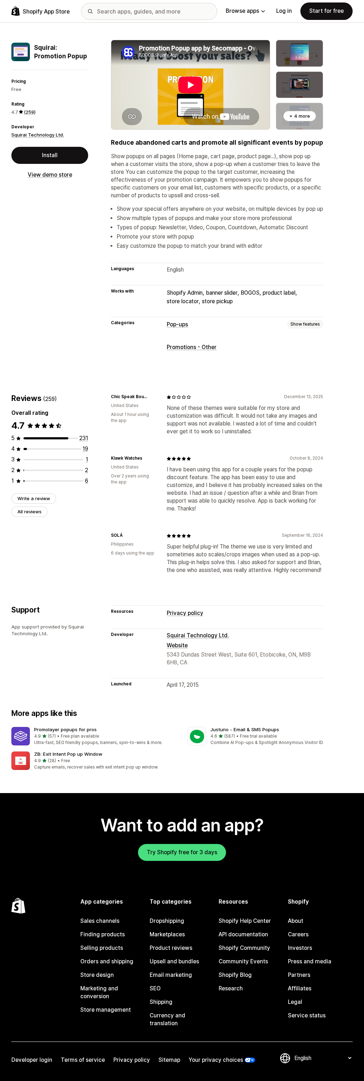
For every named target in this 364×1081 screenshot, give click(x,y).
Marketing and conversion (99, 992)
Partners (299, 975)
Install (50, 155)
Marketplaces (167, 934)
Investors (300, 947)
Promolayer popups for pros (65, 729)
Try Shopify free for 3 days (182, 852)
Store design (97, 975)
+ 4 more (299, 116)
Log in (284, 10)
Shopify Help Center (245, 920)
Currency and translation (167, 1019)
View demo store (50, 174)
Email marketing (171, 975)
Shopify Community (244, 947)
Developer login (31, 1059)
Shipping (161, 1002)
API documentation (243, 934)
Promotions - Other (191, 347)
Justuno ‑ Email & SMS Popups (244, 729)
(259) (30, 112)
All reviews (29, 511)
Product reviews (171, 947)
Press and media (309, 961)
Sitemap (169, 1059)
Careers (298, 934)
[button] (93, 736)
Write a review (33, 498)
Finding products (102, 934)
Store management (105, 1009)
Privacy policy (185, 613)
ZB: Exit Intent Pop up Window (68, 754)
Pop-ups (177, 324)
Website (177, 645)
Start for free (326, 10)
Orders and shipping (106, 961)
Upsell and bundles (174, 961)
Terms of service (83, 1059)
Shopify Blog (235, 975)
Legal (295, 1002)
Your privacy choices (216, 1059)
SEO (155, 988)
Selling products (101, 947)
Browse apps (242, 10)
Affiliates (299, 988)
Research (231, 988)
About (295, 920)
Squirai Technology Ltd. (37, 135)
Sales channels (99, 920)
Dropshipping (167, 920)
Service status (307, 1015)
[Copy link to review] (152, 397)
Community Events (243, 961)
